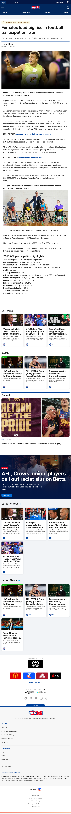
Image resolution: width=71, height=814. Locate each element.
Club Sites (59, 2)
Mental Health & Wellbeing (9, 731)
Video (5, 12)
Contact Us (4, 742)
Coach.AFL (4, 755)
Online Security (35, 806)
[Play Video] (35, 70)
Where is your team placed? (30, 157)
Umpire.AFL (4, 759)
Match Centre (26, 12)
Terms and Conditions (35, 798)
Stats (66, 12)
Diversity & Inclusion (7, 738)
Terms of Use (27, 718)
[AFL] (3, 3)
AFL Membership (6, 766)
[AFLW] (10, 3)
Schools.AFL (5, 763)
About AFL (4, 727)
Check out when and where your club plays (33, 134)
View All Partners (34, 682)
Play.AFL (3, 752)
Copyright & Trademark (35, 803)
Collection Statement (48, 718)
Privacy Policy (37, 718)
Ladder (47, 12)
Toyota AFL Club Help (7, 735)
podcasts (9, 439)
